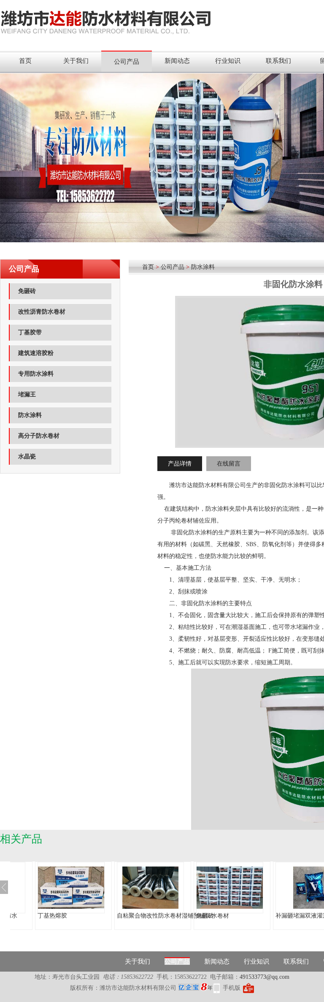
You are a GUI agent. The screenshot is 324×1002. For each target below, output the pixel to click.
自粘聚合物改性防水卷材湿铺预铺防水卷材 (105, 916)
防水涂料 (30, 415)
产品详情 (180, 463)
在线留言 (228, 463)
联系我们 (278, 60)
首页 (25, 60)
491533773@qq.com (264, 977)
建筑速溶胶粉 (36, 353)
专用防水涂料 (36, 374)
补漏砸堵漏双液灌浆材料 (240, 916)
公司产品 (126, 61)
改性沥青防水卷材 (41, 312)
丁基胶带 (30, 332)
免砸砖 (27, 291)
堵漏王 (27, 394)
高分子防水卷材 (38, 436)
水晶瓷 (27, 456)
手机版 (231, 988)
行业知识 (227, 60)
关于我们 (76, 60)
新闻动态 (177, 60)
